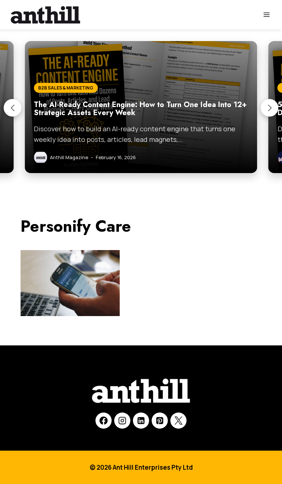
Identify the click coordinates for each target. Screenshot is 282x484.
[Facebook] (103, 420)
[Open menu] (266, 14)
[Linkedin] (141, 420)
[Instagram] (122, 420)
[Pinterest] (160, 420)
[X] (178, 420)
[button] (12, 108)
